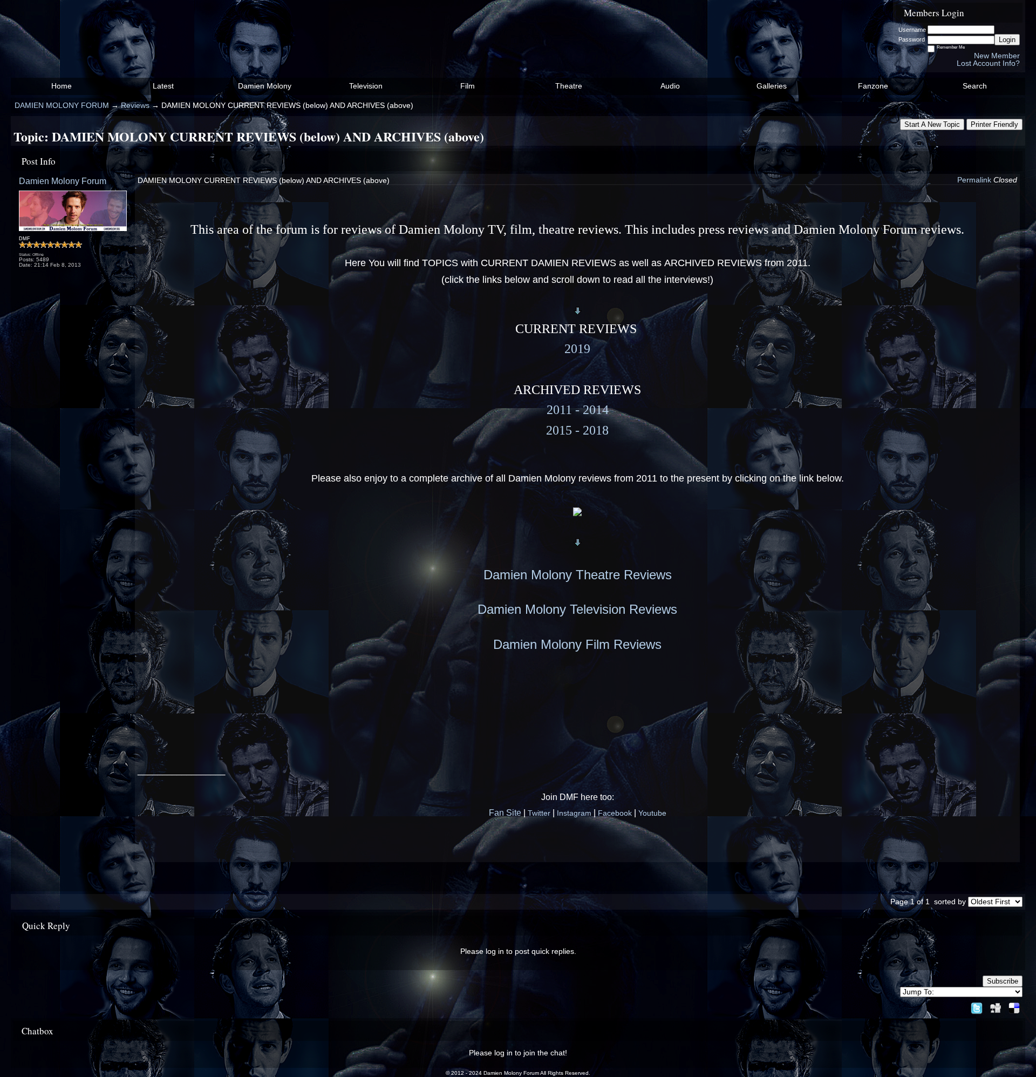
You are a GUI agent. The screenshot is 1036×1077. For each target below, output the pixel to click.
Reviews (135, 105)
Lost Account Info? (988, 63)
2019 (577, 349)
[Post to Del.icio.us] (1014, 1006)
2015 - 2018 (577, 430)
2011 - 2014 (578, 410)
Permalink (974, 180)
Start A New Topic (932, 124)
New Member (997, 56)
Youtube (652, 813)
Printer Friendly (994, 124)
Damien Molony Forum (62, 181)
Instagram (574, 813)
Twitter (539, 813)
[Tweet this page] (976, 1006)
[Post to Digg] (995, 1006)
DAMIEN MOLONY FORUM (62, 105)
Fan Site (505, 812)
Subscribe (1002, 981)
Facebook (615, 813)
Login (1007, 40)
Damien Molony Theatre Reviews (577, 574)
